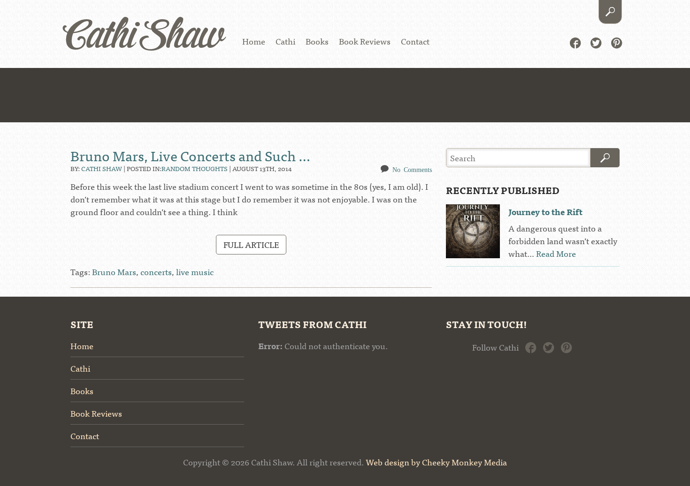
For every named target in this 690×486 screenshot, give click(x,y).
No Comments (412, 169)
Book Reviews (365, 41)
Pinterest (616, 42)
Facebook (575, 42)
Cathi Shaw (143, 37)
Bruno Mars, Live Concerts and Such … (190, 155)
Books (317, 41)
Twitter (595, 42)
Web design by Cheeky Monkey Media (436, 462)
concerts (156, 271)
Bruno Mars (114, 271)
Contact (415, 41)
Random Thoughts (194, 168)
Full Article (251, 244)
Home (253, 41)
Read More (556, 253)
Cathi (285, 41)
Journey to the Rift (545, 211)
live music (195, 271)
